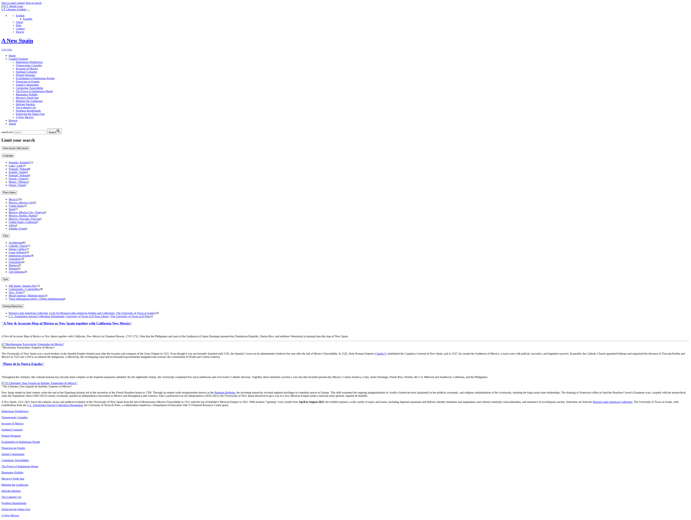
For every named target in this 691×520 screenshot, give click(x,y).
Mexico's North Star (27, 97)
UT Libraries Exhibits (13, 9)
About (19, 22)
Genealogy (15, 258)
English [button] (20, 15)
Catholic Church (18, 245)
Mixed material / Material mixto (26, 295)
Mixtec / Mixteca (18, 181)
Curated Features (18, 58)
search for (7, 132)
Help (18, 25)
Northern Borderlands (28, 110)
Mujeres (13, 265)
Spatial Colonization (27, 84)
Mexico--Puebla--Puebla (22, 215)
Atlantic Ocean (17, 228)
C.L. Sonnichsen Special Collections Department (55, 405)
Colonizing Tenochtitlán (29, 88)
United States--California (23, 222)
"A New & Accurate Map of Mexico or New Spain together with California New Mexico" (66, 323)
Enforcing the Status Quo (30, 113)
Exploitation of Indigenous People (35, 78)
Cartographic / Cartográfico (24, 289)
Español (27, 18)
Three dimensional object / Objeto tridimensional (36, 298)
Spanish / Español (19, 162)
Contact (20, 28)
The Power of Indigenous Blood (34, 91)
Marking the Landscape (29, 101)
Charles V (381, 353)
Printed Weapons (25, 75)
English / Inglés (17, 172)
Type (5, 279)
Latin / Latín (16, 165)
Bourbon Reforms (224, 392)
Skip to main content (13, 3)
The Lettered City (26, 107)
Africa (12, 225)
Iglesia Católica (17, 249)
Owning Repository (12, 306)
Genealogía (15, 262)
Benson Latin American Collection (612, 401)
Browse (13, 120)
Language (8, 155)
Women (13, 268)
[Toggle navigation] (28, 10)
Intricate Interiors (25, 104)
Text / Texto (15, 292)
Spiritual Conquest (26, 71)
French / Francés (18, 178)
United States (16, 205)
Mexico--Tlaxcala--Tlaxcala (24, 218)
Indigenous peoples (20, 255)
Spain (12, 209)
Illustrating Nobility (27, 94)
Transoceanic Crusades (29, 65)
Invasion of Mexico (27, 68)
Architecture (16, 242)
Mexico (13, 199)
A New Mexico (24, 117)
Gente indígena (17, 252)
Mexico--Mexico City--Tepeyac (27, 212)
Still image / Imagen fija (22, 285)
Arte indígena (16, 271)
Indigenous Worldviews (29, 62)
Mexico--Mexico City (21, 202)
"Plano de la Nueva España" (22, 364)
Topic (5, 235)
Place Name (9, 192)
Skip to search (34, 3)
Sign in (20, 31)
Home (12, 55)
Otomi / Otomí (17, 185)
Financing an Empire (28, 81)
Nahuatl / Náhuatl (19, 168)
